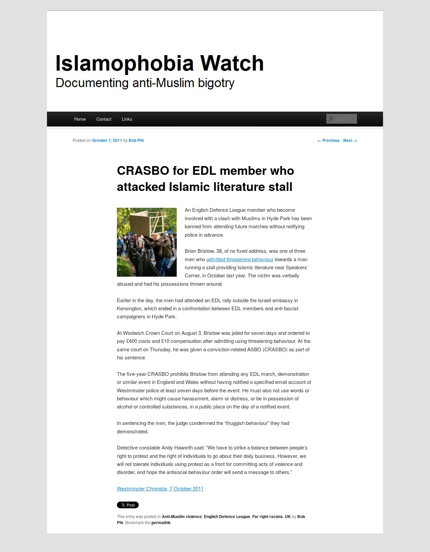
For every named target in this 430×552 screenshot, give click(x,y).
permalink (161, 522)
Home (80, 119)
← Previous (328, 140)
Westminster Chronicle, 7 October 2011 (160, 488)
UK (288, 516)
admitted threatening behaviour (239, 259)
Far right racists (267, 516)
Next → (350, 140)
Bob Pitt (136, 140)
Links (127, 119)
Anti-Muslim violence (182, 516)
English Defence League (227, 516)
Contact (104, 119)
